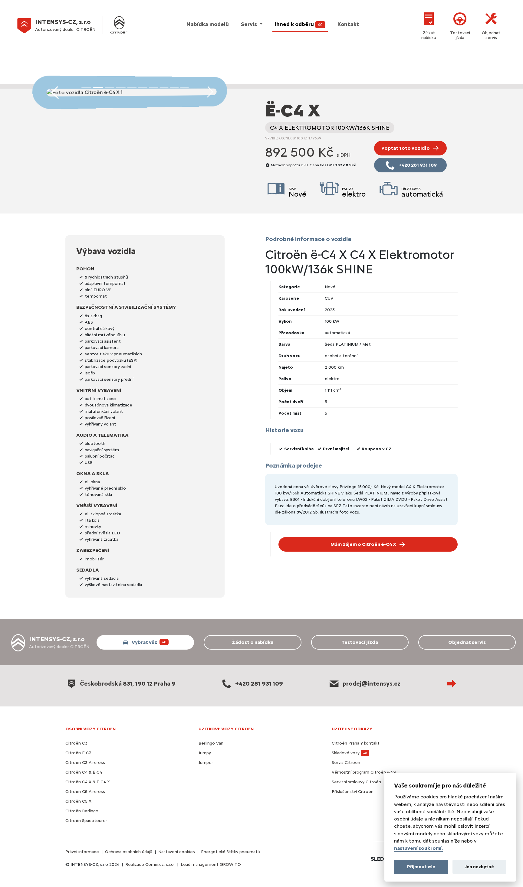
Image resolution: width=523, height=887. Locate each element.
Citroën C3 (76, 743)
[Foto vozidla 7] (164, 87)
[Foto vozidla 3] (121, 87)
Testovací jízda (460, 35)
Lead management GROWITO (211, 864)
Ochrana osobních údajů (128, 851)
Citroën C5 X (78, 801)
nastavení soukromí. (418, 848)
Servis (249, 24)
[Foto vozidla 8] (174, 87)
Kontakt (348, 24)
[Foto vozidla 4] (132, 87)
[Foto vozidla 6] (153, 87)
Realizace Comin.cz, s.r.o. (150, 864)
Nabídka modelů (207, 24)
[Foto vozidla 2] (109, 87)
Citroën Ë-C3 (78, 752)
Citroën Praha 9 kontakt (356, 743)
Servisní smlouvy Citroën (356, 781)
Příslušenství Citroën (352, 791)
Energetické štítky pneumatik (231, 851)
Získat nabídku (428, 35)
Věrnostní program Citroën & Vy (364, 772)
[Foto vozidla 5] (142, 87)
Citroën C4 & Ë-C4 (83, 772)
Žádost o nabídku (252, 642)
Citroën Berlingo (81, 811)
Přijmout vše (421, 866)
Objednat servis (491, 35)
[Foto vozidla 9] (184, 87)
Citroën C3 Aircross (85, 762)
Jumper (206, 762)
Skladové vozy (349, 752)
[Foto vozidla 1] (98, 87)
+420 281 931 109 (259, 683)
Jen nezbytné (479, 866)
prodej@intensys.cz (371, 683)
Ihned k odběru (299, 24)
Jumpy (205, 752)
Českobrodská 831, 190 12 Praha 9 (128, 683)
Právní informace (82, 851)
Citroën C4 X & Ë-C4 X (87, 781)
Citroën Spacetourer (86, 820)
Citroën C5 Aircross (85, 791)
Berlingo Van (211, 743)
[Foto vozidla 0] (86, 87)
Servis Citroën (346, 762)
